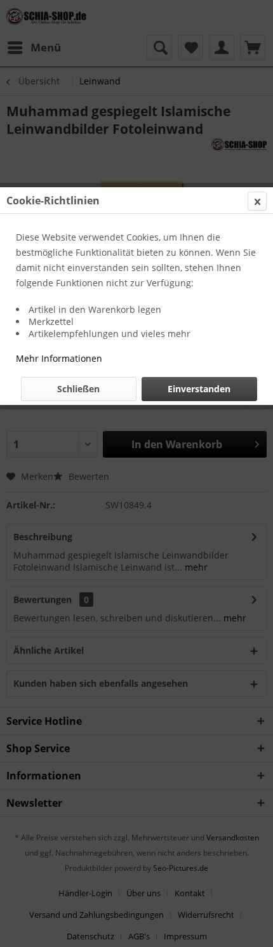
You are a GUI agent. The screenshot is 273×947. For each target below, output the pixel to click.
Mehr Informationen (59, 358)
